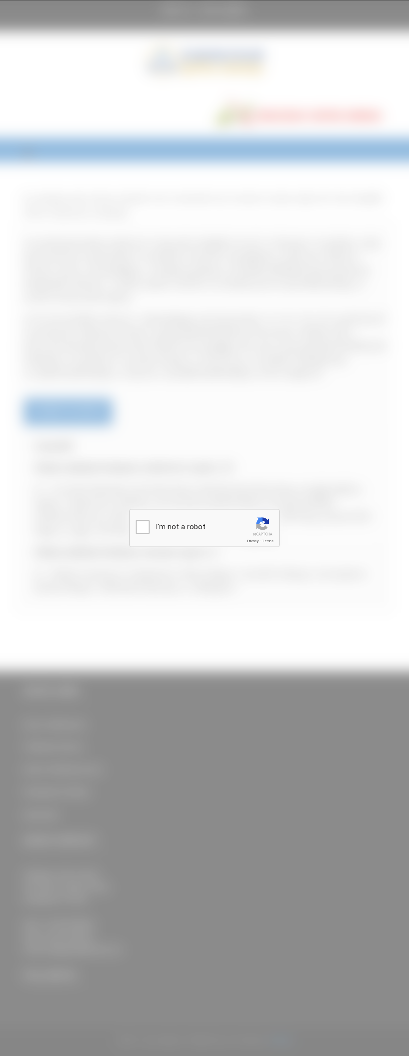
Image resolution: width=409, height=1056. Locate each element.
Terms (268, 541)
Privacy (253, 541)
